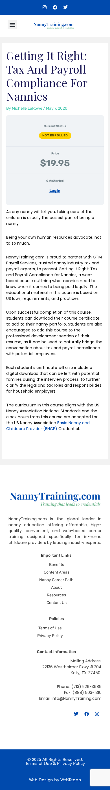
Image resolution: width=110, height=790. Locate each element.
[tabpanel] (55, 327)
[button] (12, 24)
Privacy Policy (71, 764)
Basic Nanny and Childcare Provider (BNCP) (48, 425)
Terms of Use (38, 764)
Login (54, 190)
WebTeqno (70, 780)
